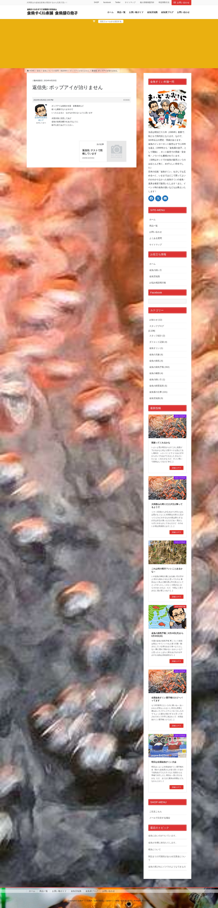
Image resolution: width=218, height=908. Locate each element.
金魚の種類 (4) (156, 373)
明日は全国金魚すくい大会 (163, 762)
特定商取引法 (164, 2)
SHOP (96, 2)
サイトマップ (130, 2)
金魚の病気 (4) (156, 361)
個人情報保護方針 (147, 2)
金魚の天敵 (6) (156, 354)
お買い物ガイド (59, 891)
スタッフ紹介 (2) (157, 335)
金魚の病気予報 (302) (159, 367)
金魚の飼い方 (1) (157, 379)
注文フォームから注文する (110, 21)
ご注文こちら (155, 811)
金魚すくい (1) (156, 348)
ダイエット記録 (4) (158, 342)
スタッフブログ (156, 326)
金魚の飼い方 (155, 270)
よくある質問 (155, 238)
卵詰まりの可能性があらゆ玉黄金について (167, 858)
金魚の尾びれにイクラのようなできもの (167, 867)
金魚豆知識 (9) (156, 398)
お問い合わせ (183, 2)
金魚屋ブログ (92, 891)
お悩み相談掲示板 (157, 282)
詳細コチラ (176, 468)
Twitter (117, 2)
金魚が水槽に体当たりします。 (162, 842)
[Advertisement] (109, 45)
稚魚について (154, 849)
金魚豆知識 (154, 276)
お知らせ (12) (155, 320)
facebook (107, 2)
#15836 (126, 100)
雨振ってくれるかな (160, 442)
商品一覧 (153, 226)
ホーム (152, 219)
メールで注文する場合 (159, 818)
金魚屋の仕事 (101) (158, 392)
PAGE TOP (210, 878)
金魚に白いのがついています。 (162, 835)
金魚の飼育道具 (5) (158, 386)
